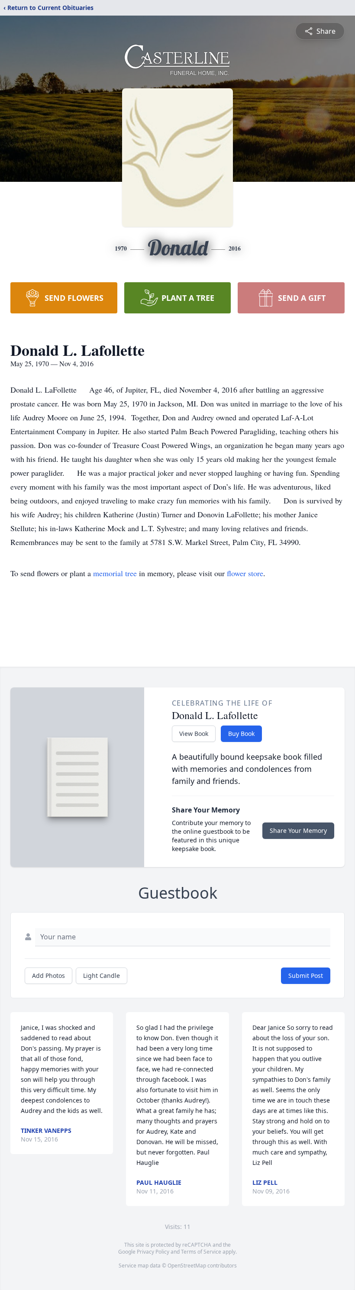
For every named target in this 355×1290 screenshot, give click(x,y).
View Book (193, 733)
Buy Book (241, 733)
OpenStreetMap (187, 1265)
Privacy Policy (153, 1251)
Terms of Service (201, 1251)
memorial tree (115, 573)
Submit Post (305, 975)
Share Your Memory (298, 830)
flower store (245, 573)
